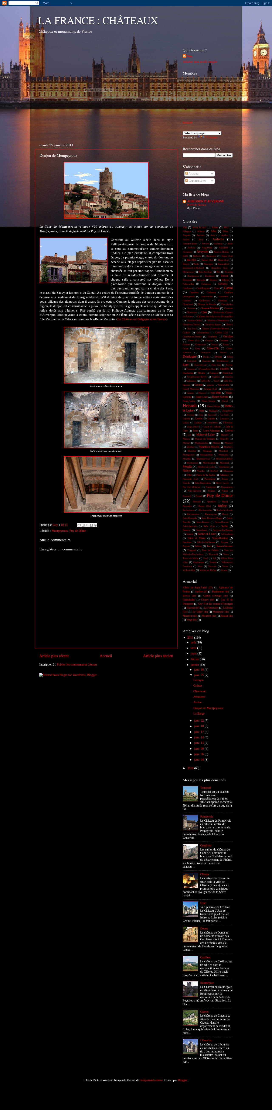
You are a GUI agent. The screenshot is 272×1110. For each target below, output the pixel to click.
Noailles (201, 471)
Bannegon (211, 256)
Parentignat (209, 479)
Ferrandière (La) (207, 369)
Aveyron (202, 252)
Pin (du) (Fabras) (191, 487)
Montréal (224, 462)
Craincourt (200, 344)
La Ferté (225, 414)
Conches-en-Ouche (192, 336)
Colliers (186, 332)
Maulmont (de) (220, 611)
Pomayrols (211, 487)
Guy (190, 56)
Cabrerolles (188, 284)
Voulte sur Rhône (208, 570)
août (194, 642)
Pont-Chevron (194, 490)
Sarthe (224, 526)
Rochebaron (189, 510)
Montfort (223, 451)
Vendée (213, 562)
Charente (191, 308)
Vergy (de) (191, 619)
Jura (201, 414)
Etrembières (222, 361)
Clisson (229, 324)
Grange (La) (210, 389)
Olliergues (228, 471)
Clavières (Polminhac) (218, 320)
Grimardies (227, 389)
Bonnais (229, 272)
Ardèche (218, 239)
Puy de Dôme (77, 530)
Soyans (186, 546)
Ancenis (200, 235)
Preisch (199, 496)
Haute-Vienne (208, 401)
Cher (204, 312)
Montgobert (188, 454)
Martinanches (201, 442)
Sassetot (186, 530)
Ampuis (186, 235)
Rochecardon (205, 510)
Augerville (207, 247)
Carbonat (211, 292)
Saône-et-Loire (207, 534)
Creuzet (214, 344)
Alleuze (201, 231)
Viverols (212, 566)
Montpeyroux (60, 530)
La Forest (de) (211, 607)
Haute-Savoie (220, 396)
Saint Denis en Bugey (211, 518)
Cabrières (206, 284)
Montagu (207, 451)
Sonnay (224, 542)
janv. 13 (199, 743)
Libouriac (228, 422)
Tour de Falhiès (210, 550)
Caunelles (223, 296)
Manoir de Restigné (205, 438)
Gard (216, 380)
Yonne (224, 570)
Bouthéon (210, 276)
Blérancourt (188, 272)
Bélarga (225, 280)
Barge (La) (227, 256)
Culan (185, 348)
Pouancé (187, 496)
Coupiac (209, 340)
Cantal (228, 288)
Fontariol (214, 373)
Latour (186, 422)
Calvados (222, 283)
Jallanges (213, 410)
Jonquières (227, 410)
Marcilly (224, 438)
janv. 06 (199, 754)
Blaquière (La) (219, 268)
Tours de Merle (190, 558)
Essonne (207, 361)
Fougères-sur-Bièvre (197, 376)
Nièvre (187, 470)
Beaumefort (223, 264)
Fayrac (229, 365)
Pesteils (186, 483)
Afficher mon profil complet (200, 61)
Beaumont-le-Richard (193, 268)
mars (194, 653)
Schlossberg (227, 534)
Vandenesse (198, 562)
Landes (199, 418)
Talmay (198, 546)
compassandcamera (151, 1080)
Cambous (187, 288)
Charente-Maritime (209, 308)
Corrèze (228, 336)
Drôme (218, 356)
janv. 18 (199, 726)
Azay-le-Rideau (221, 252)
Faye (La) (216, 365)
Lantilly (211, 418)
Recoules (187, 506)
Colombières (203, 332)
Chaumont (192, 312)
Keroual (212, 414)
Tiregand (191, 550)
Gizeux (210, 385)
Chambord (188, 304)
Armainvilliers (190, 243)
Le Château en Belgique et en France (142, 319)
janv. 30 (199, 669)
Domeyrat (205, 352)
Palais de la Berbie (205, 475)
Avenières (187, 252)
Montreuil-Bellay (224, 458)
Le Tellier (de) (200, 611)
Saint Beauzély (190, 518)
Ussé (205, 558)
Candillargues (203, 288)
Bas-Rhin (191, 259)
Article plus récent (54, 656)
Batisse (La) (207, 260)
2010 (190, 768)
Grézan (190, 393)
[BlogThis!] (83, 525)
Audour (191, 247)
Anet (212, 235)
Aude (230, 243)
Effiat (230, 356)
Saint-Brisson (202, 522)
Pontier (211, 490)
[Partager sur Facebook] (91, 525)
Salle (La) (209, 526)
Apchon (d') (201, 591)
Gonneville (223, 385)
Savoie (189, 534)
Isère (201, 410)
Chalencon (204, 300)
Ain (185, 227)
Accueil (106, 656)
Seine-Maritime (220, 538)
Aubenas (218, 243)
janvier (195, 664)
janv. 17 (199, 731)
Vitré (200, 566)
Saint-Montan (221, 522)
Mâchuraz (224, 466)
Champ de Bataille (207, 304)
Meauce (229, 442)
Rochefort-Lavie (225, 510)
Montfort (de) (209, 615)
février (195, 659)
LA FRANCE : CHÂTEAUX (98, 20)
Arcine (186, 239)
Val (214, 558)
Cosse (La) (193, 340)
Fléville (201, 373)
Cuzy (197, 348)
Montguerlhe (206, 454)
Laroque (224, 418)
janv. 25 (199, 675)
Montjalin (223, 454)
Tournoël (213, 554)
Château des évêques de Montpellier (215, 316)
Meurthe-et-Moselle (209, 446)
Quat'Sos (211, 501)
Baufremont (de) (220, 591)
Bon (219, 272)
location (187, 122)
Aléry (225, 231)
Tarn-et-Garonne (224, 546)
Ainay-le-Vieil (199, 227)
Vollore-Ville (189, 570)
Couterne (223, 340)
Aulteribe (223, 247)
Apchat (224, 235)
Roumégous (211, 514)
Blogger (182, 1080)
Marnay (186, 442)
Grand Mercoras (191, 389)
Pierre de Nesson (196, 204)
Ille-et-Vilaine (213, 406)
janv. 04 (199, 759)
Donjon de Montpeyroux (208, 708)
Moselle (187, 466)
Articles (193, 173)
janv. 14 (199, 737)
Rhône (222, 506)
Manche (225, 434)
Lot (189, 434)
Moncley (192, 451)
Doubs (206, 356)
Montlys (187, 458)
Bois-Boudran (205, 272)
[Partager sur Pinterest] (95, 525)
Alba (226, 227)
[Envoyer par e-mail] (79, 525)
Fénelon (229, 376)
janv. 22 (199, 720)
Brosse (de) (189, 595)
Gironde (198, 384)
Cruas (226, 344)
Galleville (205, 380)
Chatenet (228, 308)
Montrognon (209, 462)
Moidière (228, 447)
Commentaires (197, 180)
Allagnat (187, 231)
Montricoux (192, 462)
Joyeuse (190, 414)
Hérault (190, 405)
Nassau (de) (226, 615)
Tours (226, 554)
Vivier (225, 566)
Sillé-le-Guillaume (206, 542)
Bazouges (208, 264)
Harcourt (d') (193, 607)
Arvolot (205, 243)
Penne (225, 479)
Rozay (225, 514)
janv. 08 (199, 748)
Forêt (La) (228, 373)
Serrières (187, 542)
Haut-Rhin (215, 392)
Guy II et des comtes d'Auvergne (215, 603)
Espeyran (191, 361)
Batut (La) (223, 260)
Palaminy (224, 475)
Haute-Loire (202, 396)
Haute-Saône (189, 401)
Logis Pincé (193, 426)
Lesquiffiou (212, 422)
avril (194, 648)
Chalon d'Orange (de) (215, 595)
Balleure (197, 256)
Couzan (186, 344)
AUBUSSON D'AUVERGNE (205, 201)
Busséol (213, 280)
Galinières (191, 380)
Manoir (186, 438)
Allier (214, 231)
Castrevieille (207, 296)
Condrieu (212, 336)
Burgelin (201, 280)
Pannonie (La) (190, 479)
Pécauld (197, 501)
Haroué (202, 393)
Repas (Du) (204, 506)
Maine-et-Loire (205, 434)
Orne (189, 474)
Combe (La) (221, 332)
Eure (185, 364)
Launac (198, 422)
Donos (223, 352)
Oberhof (214, 471)
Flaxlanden (188, 373)
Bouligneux (193, 276)
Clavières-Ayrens (213, 324)
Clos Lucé (192, 328)
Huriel (225, 401)
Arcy (200, 239)
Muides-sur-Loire (206, 466)
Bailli (185, 256)
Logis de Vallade (212, 426)
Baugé (186, 264)
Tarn (209, 546)
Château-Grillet (194, 320)
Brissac (224, 275)
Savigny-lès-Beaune (223, 530)
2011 (190, 637)
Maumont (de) (190, 615)
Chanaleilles (227, 304)
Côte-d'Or (213, 348)
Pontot (225, 490)
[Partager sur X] (87, 525)
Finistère (224, 368)
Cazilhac (187, 300)
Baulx (196, 264)
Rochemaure (193, 514)
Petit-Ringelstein (203, 483)
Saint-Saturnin (190, 526)
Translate (211, 137)
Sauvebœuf (201, 530)
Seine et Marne (196, 538)
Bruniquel (188, 280)
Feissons (191, 369)
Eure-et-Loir (200, 365)
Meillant (191, 447)
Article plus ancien (158, 656)
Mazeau (216, 442)
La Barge (198, 713)
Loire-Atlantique (211, 430)
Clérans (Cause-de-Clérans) (215, 328)
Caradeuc (194, 292)
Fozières (216, 376)
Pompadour (227, 487)
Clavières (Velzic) (191, 324)
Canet (217, 288)
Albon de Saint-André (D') (198, 587)
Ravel (225, 501)
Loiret (229, 430)
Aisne (215, 227)
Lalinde (186, 418)
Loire (195, 430)
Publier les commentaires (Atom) (77, 664)
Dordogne (189, 356)
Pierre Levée (222, 483)
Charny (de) (207, 599)
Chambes (222, 300)
